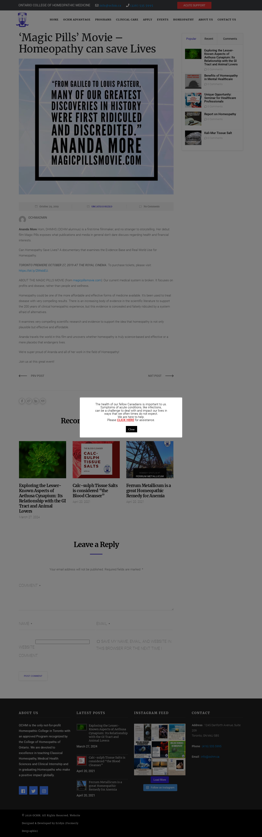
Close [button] (131, 429)
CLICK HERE (125, 420)
